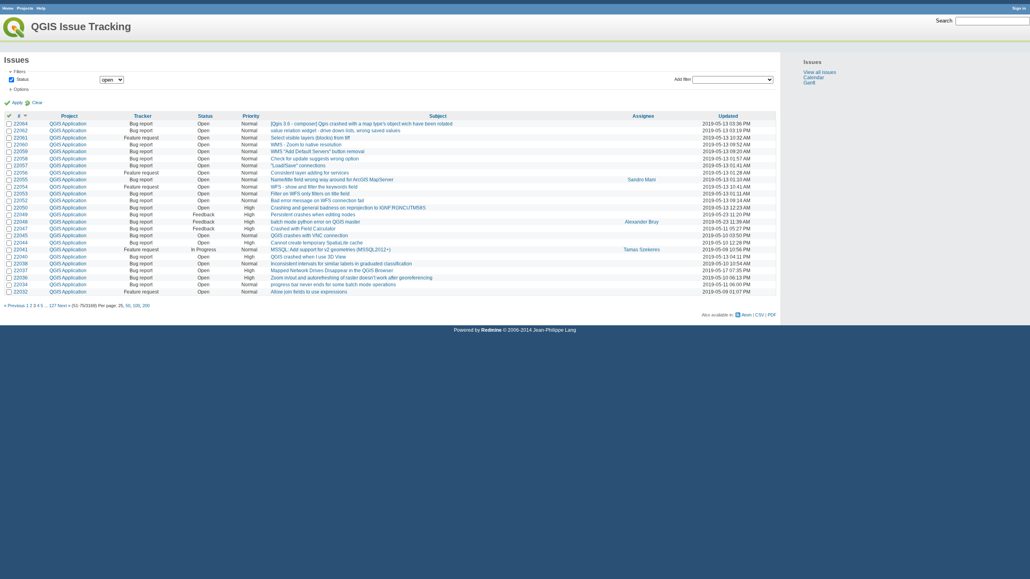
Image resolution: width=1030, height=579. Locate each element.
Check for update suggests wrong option (315, 158)
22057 (21, 165)
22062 (21, 130)
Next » (64, 305)
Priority (251, 116)
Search (944, 21)
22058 (21, 158)
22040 (21, 256)
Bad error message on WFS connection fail (317, 200)
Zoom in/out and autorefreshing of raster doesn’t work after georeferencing (352, 277)
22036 (21, 277)
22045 (21, 235)
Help (41, 8)
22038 (21, 263)
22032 (21, 291)
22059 (21, 151)
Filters (20, 71)
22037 (21, 270)
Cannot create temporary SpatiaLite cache (317, 242)
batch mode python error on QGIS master (315, 221)
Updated (728, 116)
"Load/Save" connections (298, 165)
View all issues (819, 72)
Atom (747, 314)
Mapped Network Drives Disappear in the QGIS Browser (332, 270)
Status (22, 79)
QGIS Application (68, 123)
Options (21, 89)
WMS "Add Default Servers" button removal (318, 151)
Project (69, 116)
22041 (21, 249)
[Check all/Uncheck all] (9, 116)
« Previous (14, 305)
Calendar (813, 77)
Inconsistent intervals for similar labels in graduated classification (341, 263)
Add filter (682, 79)
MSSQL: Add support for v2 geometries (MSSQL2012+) (331, 249)
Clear (37, 102)
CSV (759, 314)
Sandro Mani (642, 179)
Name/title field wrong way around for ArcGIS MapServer (332, 179)
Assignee (643, 116)
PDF (772, 314)
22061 (21, 137)
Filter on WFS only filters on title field (310, 193)
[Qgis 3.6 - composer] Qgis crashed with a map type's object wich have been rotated (362, 123)
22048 (21, 221)
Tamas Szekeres (642, 249)
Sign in (1019, 8)
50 (128, 305)
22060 (21, 144)
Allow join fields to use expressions (309, 291)
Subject (438, 116)
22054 (21, 186)
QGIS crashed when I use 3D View (308, 256)
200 (146, 305)
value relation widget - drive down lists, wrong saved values (335, 130)
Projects (25, 8)
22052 (21, 200)
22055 (21, 179)
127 (52, 305)
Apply (17, 102)
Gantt (809, 82)
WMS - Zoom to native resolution (306, 144)
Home (8, 8)
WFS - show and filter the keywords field (314, 186)
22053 (21, 193)
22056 (21, 172)
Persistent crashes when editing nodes (313, 214)
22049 (21, 214)
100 (136, 305)
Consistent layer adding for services (310, 172)
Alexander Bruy (642, 221)
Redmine (491, 330)
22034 (21, 284)
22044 (21, 242)
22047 (21, 228)
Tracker (143, 116)
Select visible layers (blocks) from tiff (310, 137)
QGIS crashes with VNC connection (309, 235)
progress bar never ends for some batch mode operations (333, 284)
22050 (21, 207)
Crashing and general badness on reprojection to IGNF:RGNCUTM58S (348, 207)
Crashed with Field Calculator (303, 228)
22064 (21, 123)
